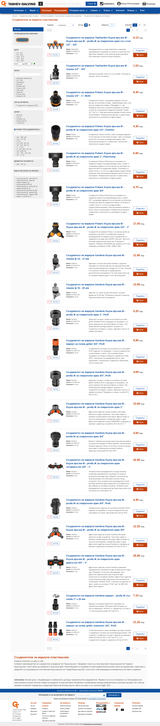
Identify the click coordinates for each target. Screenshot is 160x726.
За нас (33, 706)
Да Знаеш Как (136, 711)
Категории (19, 10)
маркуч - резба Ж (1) (23, 196)
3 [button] (137, 30)
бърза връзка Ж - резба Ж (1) (26, 186)
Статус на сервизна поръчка (48, 717)
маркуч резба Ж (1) (23, 188)
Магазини (34, 711)
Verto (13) (19, 90)
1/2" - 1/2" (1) (21, 139)
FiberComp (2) (21, 121)
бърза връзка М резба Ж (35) (26, 190)
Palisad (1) (20, 82)
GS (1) (18, 117)
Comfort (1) (20, 123)
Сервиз (94, 10)
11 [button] (145, 30)
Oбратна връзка (65, 706)
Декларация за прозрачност (92, 724)
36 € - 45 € (20, 61)
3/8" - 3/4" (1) (21, 164)
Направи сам (136, 708)
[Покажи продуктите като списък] (86, 25)
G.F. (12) (19, 80)
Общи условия (65, 708)
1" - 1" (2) (19, 147)
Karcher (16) (20, 86)
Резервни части (77, 10)
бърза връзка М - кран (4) (25, 180)
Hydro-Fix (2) (20, 96)
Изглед (80, 25)
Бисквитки (63, 716)
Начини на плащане (85, 708)
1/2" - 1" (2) (20, 155)
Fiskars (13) (20, 94)
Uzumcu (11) (20, 88)
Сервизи (45, 708)
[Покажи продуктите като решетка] (89, 25)
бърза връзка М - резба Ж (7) (26, 178)
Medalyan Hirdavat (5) (24, 78)
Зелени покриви (137, 706)
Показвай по (128, 26)
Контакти (120, 10)
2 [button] (132, 30)
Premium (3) (20, 119)
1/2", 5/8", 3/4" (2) (22, 143)
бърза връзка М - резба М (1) (26, 192)
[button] (49, 30)
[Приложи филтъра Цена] (34, 64)
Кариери (33, 708)
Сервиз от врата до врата (48, 712)
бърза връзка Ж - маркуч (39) (26, 194)
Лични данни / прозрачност (64, 712)
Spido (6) (19, 92)
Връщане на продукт (85, 714)
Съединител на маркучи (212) (27, 105)
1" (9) (18, 141)
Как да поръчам (83, 706)
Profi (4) (19, 115)
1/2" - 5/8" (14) (21, 137)
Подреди (50, 25)
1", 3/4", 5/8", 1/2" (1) (23, 149)
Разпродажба (60, 10)
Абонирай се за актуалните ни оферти (57, 695)
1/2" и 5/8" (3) (21, 151)
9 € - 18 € (19, 55)
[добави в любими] (49, 54)
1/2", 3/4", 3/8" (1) (22, 145)
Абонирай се (113, 695)
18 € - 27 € (20, 57)
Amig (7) (19, 84)
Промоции (47, 10)
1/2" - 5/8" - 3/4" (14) (23, 153)
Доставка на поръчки (85, 711)
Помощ (130, 10)
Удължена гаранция (48, 721)
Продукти (105, 25)
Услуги (107, 10)
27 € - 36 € (20, 59)
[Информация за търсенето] (40, 4)
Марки (33, 10)
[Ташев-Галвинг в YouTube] (122, 709)
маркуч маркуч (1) (22, 182)
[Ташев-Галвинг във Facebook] (116, 709)
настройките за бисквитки (97, 699)
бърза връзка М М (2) (24, 184)
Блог (142, 10)
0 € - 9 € (19, 53)
